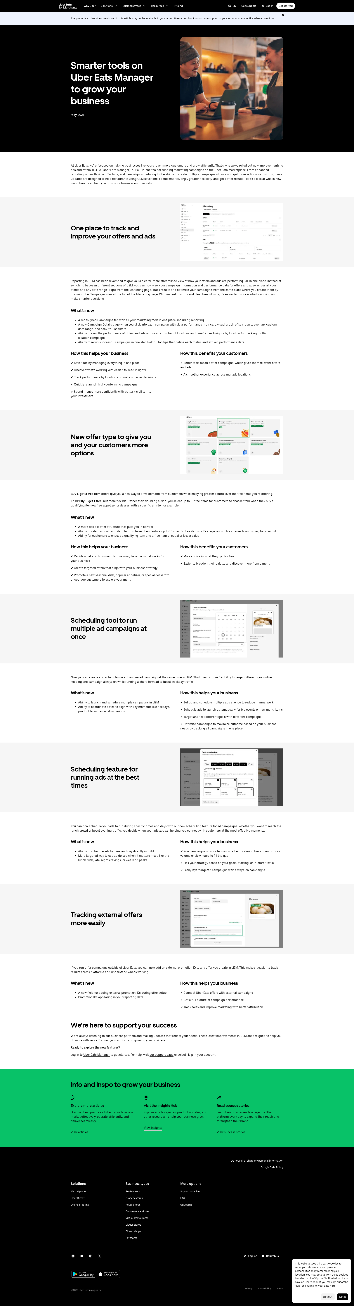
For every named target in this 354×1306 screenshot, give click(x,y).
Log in (269, 5)
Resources (157, 5)
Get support (248, 5)
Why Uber (90, 5)
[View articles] (73, 1097)
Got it (342, 1296)
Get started (286, 5)
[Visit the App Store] (108, 1274)
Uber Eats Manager (96, 1054)
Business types (132, 5)
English (252, 1256)
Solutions (107, 5)
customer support (207, 18)
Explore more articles (87, 1106)
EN (234, 5)
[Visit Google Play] (83, 1274)
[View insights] (146, 1097)
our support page (161, 1054)
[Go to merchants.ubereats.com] (68, 6)
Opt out (327, 1296)
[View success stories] (219, 1097)
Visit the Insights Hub (160, 1106)
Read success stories (233, 1106)
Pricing (178, 5)
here (333, 1285)
